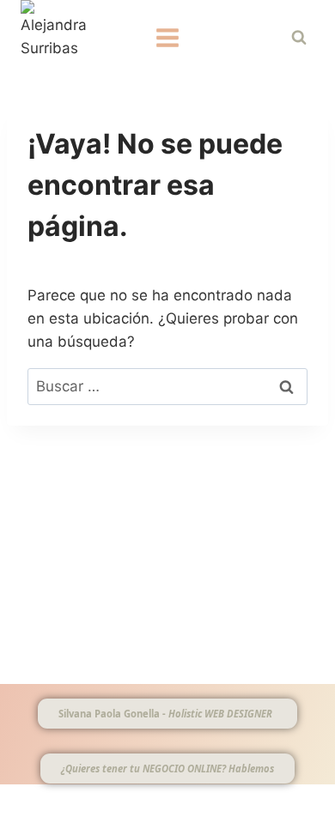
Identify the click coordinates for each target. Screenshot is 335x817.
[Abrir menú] (168, 37)
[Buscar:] (167, 386)
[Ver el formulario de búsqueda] (298, 37)
